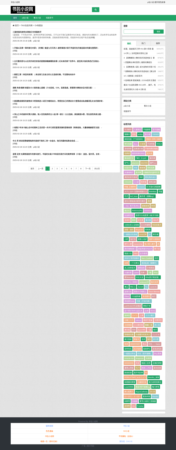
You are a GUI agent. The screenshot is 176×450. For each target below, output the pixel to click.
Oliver (126, 296)
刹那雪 (127, 401)
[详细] (92, 37)
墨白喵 (147, 134)
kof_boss (134, 196)
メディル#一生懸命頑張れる (135, 191)
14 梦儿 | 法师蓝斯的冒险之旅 (136, 53)
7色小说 (126, 426)
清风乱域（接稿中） (149, 263)
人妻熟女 (137, 130)
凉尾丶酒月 (128, 230)
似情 (126, 263)
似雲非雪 (128, 168)
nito (133, 406)
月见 (137, 363)
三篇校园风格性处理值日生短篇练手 (27, 32)
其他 (134, 134)
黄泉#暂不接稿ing (143, 387)
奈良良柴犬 (156, 225)
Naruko (155, 396)
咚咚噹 (143, 182)
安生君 (140, 220)
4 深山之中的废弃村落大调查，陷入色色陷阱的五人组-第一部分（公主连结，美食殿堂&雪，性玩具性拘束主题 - (57, 114)
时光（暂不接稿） (144, 354)
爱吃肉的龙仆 (150, 177)
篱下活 (157, 249)
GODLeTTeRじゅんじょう (135, 377)
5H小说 (126, 431)
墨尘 (126, 287)
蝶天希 (152, 158)
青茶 (126, 344)
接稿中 (127, 134)
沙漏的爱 (128, 272)
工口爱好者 (138, 325)
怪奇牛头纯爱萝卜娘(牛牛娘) (147, 215)
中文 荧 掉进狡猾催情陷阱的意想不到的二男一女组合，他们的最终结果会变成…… (46, 141)
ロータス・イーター (132, 396)
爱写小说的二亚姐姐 (148, 401)
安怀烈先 (128, 349)
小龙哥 (142, 144)
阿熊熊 (148, 230)
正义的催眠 (145, 225)
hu (150, 234)
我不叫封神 (138, 373)
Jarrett (140, 287)
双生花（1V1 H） (126, 441)
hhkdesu (147, 211)
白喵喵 (134, 401)
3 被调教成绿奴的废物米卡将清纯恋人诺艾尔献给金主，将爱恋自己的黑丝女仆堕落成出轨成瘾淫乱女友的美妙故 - (58, 101)
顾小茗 (157, 325)
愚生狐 (127, 330)
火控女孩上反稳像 (131, 225)
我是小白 (128, 253)
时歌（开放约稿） (144, 301)
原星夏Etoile (129, 301)
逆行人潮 (128, 244)
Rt (146, 373)
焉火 (144, 344)
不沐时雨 (150, 144)
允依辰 (148, 358)
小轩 (126, 239)
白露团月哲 (141, 382)
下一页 (88, 169)
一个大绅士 (134, 263)
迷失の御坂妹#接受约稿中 (134, 201)
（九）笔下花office (132, 206)
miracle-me (129, 358)
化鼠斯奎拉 (128, 215)
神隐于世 (146, 306)
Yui (146, 287)
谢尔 (149, 339)
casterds (153, 287)
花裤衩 (127, 153)
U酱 (150, 272)
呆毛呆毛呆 (157, 349)
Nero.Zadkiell (147, 258)
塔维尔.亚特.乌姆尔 (154, 139)
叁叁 (149, 201)
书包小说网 (93, 421)
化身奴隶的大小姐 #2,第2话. (135, 89)
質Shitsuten (129, 277)
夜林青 (127, 315)
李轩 (141, 177)
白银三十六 (128, 320)
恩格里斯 (128, 149)
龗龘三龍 (148, 325)
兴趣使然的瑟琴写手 (151, 172)
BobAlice (152, 191)
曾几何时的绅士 (155, 382)
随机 (129, 43)
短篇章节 (49, 18)
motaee (141, 187)
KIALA (159, 144)
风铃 (134, 330)
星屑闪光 (128, 292)
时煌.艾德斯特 (130, 187)
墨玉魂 (155, 234)
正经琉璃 (128, 325)
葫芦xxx (153, 163)
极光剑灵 (154, 282)
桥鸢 (153, 206)
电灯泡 (133, 239)
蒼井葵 (138, 172)
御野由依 (141, 268)
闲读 (135, 168)
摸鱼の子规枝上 (140, 292)
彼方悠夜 (128, 339)
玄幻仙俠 (137, 349)
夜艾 (154, 296)
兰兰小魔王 (149, 315)
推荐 (158, 43)
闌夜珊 (142, 168)
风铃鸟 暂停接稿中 (131, 258)
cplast (136, 272)
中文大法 (139, 277)
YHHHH (155, 134)
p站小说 (25, 18)
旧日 (156, 258)
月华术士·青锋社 (131, 282)
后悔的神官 (157, 363)
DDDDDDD (128, 363)
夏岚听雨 (146, 396)
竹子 (126, 196)
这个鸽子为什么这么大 (133, 311)
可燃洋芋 (158, 320)
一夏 (149, 330)
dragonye (140, 358)
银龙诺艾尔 (128, 158)
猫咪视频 (49, 426)
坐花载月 (146, 296)
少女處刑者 (135, 296)
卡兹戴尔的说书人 (143, 334)
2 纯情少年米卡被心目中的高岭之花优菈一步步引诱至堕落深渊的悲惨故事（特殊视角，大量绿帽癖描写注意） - (57, 127)
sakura (138, 320)
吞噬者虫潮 (128, 334)
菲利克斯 (150, 168)
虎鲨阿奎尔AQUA (145, 249)
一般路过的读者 (130, 234)
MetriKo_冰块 (153, 377)
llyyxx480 (141, 330)
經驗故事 (145, 206)
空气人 (127, 163)
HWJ (136, 253)
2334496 (128, 182)
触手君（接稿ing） (147, 196)
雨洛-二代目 (147, 368)
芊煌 (160, 191)
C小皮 (136, 182)
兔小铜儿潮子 (149, 244)
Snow (152, 311)
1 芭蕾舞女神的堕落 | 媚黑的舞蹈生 (138, 62)
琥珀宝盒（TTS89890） (134, 139)
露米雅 (148, 220)
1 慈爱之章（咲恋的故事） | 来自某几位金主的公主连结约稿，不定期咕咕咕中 (44, 74)
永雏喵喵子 (128, 172)
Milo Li (133, 287)
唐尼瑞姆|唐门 (130, 249)
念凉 (143, 339)
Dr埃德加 (150, 268)
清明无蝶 (152, 182)
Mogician (139, 230)
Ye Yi (138, 368)
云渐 (146, 311)
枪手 (155, 330)
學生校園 (128, 144)
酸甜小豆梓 (145, 363)
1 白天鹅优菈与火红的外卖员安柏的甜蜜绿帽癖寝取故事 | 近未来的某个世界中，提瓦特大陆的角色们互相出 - (56, 61)
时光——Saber (154, 344)
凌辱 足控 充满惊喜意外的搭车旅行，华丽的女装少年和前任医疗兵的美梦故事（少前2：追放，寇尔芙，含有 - (57, 154)
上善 (141, 315)
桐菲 (134, 220)
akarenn (135, 163)
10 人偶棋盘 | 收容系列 (133, 76)
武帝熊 (127, 406)
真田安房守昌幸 (130, 177)
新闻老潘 (128, 373)
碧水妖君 (157, 368)
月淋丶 (143, 272)
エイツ (134, 315)
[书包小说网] (24, 10)
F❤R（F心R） (142, 158)
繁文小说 (37, 18)
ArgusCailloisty (142, 392)
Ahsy (156, 272)
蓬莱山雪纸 (128, 368)
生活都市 (128, 130)
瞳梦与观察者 (154, 239)
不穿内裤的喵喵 (151, 149)
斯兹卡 (136, 339)
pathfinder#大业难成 (132, 306)
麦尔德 (155, 339)
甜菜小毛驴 (142, 239)
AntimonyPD (137, 211)
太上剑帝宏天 (129, 268)
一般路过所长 (129, 354)
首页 (15, 18)
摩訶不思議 (147, 320)
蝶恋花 (127, 211)
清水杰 (155, 220)
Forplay (140, 406)
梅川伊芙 (155, 387)
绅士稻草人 (128, 392)
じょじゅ (156, 334)
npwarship (138, 244)
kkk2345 (144, 163)
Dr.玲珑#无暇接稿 (153, 187)
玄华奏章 (143, 253)
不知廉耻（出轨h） (126, 436)
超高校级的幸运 (138, 153)
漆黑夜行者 (138, 149)
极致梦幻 (146, 349)
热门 (143, 43)
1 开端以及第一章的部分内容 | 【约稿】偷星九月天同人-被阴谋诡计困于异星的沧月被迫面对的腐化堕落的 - (56, 48)
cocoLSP (142, 234)
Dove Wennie (154, 292)
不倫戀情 (146, 130)
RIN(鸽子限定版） (152, 277)
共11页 (97, 169)
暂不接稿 (156, 130)
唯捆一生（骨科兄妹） (49, 441)
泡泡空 (127, 220)
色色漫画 (49, 431)
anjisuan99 (144, 282)
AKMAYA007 (135, 344)
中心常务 (157, 354)
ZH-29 (152, 392)
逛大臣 (149, 153)
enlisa (140, 134)
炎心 (135, 144)
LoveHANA (128, 387)
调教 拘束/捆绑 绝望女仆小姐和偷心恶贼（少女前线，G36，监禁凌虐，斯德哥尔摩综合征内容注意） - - (54, 88)
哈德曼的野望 (129, 382)
